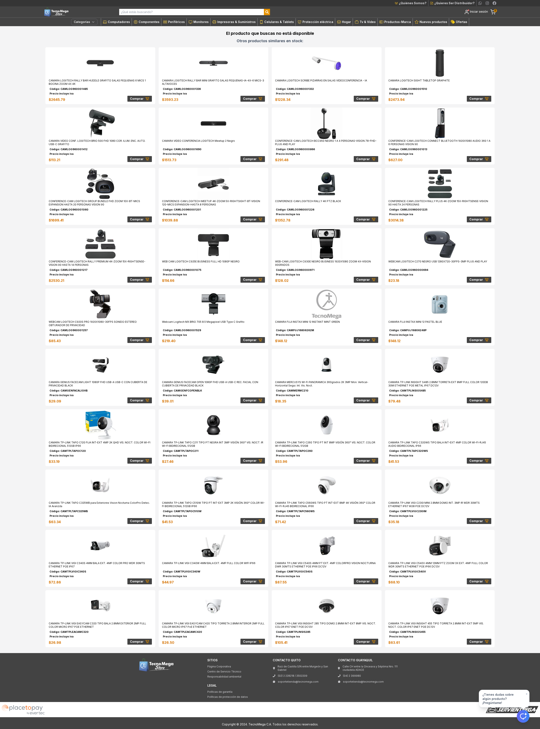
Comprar (136, 98)
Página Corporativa (219, 666)
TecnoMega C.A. (260, 724)
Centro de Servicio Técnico (224, 671)
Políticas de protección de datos (227, 696)
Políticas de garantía (219, 691)
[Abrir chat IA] (523, 716)
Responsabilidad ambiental (224, 676)
